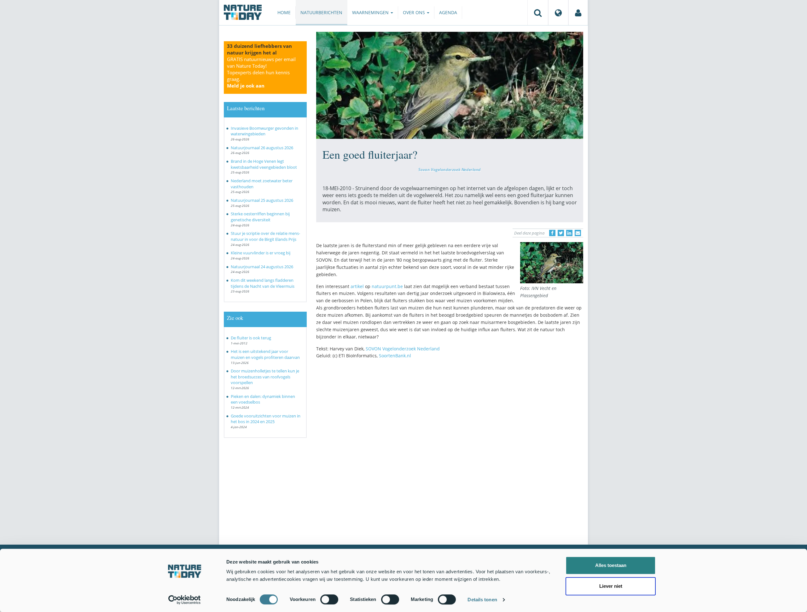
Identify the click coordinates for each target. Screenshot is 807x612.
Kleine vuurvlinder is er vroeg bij (260, 253)
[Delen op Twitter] (561, 233)
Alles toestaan (610, 565)
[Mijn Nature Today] (578, 12)
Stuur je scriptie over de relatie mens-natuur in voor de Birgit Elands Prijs (265, 236)
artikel (357, 286)
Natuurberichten (321, 12)
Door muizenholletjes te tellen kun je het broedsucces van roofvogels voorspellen (265, 376)
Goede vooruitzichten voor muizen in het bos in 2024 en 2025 (265, 419)
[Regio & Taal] (558, 12)
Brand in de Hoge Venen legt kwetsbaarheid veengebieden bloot (264, 164)
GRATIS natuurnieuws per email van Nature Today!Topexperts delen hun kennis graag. (261, 72)
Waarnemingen (371, 12)
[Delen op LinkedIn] (569, 233)
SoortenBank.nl (395, 356)
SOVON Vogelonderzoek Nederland (403, 349)
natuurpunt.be (387, 286)
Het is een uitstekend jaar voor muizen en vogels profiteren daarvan (265, 354)
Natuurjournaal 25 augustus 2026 (262, 200)
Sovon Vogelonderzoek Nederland (449, 169)
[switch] (329, 599)
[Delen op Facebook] (552, 233)
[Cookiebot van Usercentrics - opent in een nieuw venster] (184, 599)
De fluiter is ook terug (251, 338)
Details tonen (482, 599)
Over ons (414, 12)
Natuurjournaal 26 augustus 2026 (262, 147)
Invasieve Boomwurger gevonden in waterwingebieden (264, 131)
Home (284, 12)
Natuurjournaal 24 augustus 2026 (262, 266)
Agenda (448, 12)
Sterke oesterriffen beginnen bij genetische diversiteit (260, 217)
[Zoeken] (537, 12)
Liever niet (610, 586)
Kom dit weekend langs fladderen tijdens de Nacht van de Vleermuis (262, 283)
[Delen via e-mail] (578, 233)
